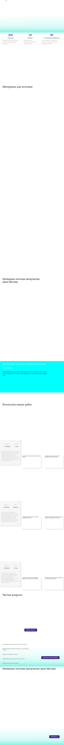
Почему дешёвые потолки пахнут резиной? (22, 603)
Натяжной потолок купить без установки (13, 658)
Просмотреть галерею (48, 342)
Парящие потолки (11, 348)
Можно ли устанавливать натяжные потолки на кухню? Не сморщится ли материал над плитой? (30, 616)
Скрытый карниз (24, 349)
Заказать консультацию (50, 657)
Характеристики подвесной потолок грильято (14, 644)
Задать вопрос (30, 630)
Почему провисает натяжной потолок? (21, 607)
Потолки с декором (32, 352)
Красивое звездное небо (39, 348)
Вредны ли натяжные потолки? (19, 611)
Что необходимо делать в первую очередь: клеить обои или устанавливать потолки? (30, 622)
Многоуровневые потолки (53, 348)
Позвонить (54, 736)
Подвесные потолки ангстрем (10, 663)
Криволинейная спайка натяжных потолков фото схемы (15, 649)
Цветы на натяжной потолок (10, 654)
